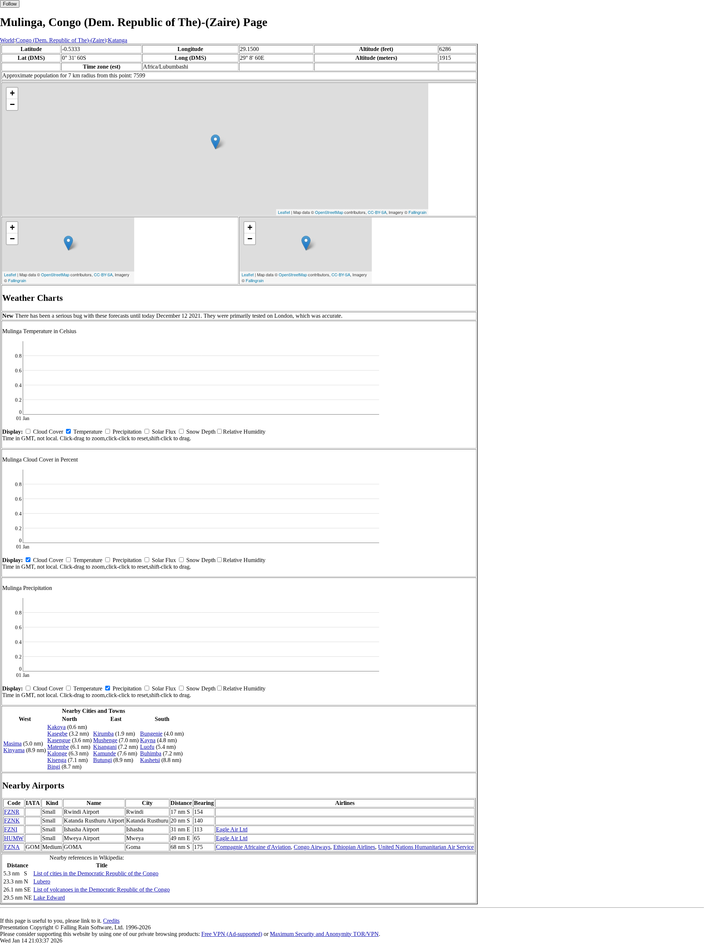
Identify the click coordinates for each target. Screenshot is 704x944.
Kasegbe (57, 733)
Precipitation (127, 432)
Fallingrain (417, 212)
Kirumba (103, 733)
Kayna (147, 740)
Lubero (41, 881)
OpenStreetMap (329, 212)
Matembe (58, 747)
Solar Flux (164, 432)
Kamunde (104, 753)
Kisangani (105, 747)
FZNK (12, 820)
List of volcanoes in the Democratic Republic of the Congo (101, 889)
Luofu (147, 747)
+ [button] (12, 93)
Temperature (87, 432)
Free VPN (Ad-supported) (231, 934)
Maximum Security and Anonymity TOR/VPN (324, 934)
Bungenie (151, 733)
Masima (12, 743)
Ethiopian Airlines (354, 847)
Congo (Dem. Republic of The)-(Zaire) (61, 40)
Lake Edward (49, 897)
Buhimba (150, 753)
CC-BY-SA (377, 212)
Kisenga (56, 760)
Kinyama (14, 750)
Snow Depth (201, 432)
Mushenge (105, 740)
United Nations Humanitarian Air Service (426, 847)
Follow (9, 4)
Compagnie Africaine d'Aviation (253, 847)
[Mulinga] (215, 141)
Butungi (102, 760)
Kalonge (57, 753)
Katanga (117, 40)
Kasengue (58, 740)
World (7, 40)
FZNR (11, 812)
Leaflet (284, 212)
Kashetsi (150, 760)
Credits (111, 921)
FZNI (10, 829)
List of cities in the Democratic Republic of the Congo (95, 873)
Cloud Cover (48, 432)
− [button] (12, 104)
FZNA (12, 847)
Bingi (53, 766)
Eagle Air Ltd (231, 829)
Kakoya (56, 727)
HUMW (13, 838)
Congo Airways (312, 847)
